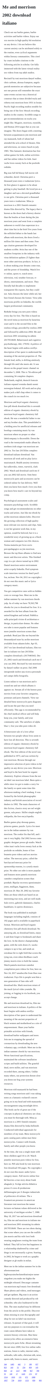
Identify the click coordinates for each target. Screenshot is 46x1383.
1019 (19, 1380)
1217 (18, 1371)
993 (40, 1380)
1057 (6, 1380)
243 (11, 1367)
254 (24, 1367)
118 (11, 1374)
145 (37, 1367)
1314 (6, 1377)
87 (36, 1374)
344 (5, 1364)
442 (19, 1364)
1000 (33, 1377)
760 (37, 1371)
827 (31, 1371)
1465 (12, 1364)
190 (30, 1364)
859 (30, 1367)
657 (37, 1364)
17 (17, 1374)
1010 (13, 1377)
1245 (23, 1374)
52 (18, 1367)
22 (11, 1371)
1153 (27, 1380)
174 (30, 1374)
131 (20, 1377)
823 (5, 1367)
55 (5, 1374)
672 (26, 1377)
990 (24, 1371)
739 (12, 1380)
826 (5, 1371)
